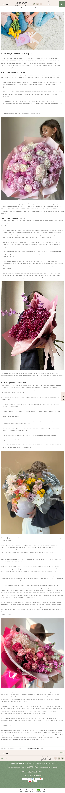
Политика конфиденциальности (45, 763)
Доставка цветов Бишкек (8, 748)
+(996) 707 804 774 (21, 2)
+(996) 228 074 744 (21, 5)
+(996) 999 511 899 (20, 4)
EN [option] (49, 4)
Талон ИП (25, 763)
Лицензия (32, 763)
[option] (51, 4)
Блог (20, 748)
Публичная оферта (16, 763)
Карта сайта (5, 758)
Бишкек (50, 7)
